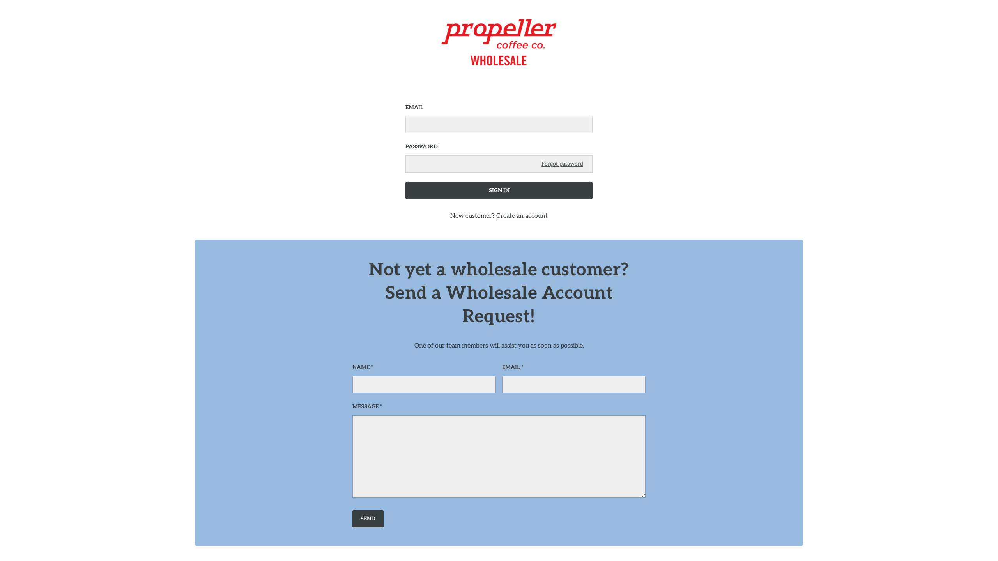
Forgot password (562, 164)
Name (361, 367)
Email (414, 107)
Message (365, 406)
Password (421, 146)
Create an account (522, 216)
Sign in (499, 190)
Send (368, 518)
